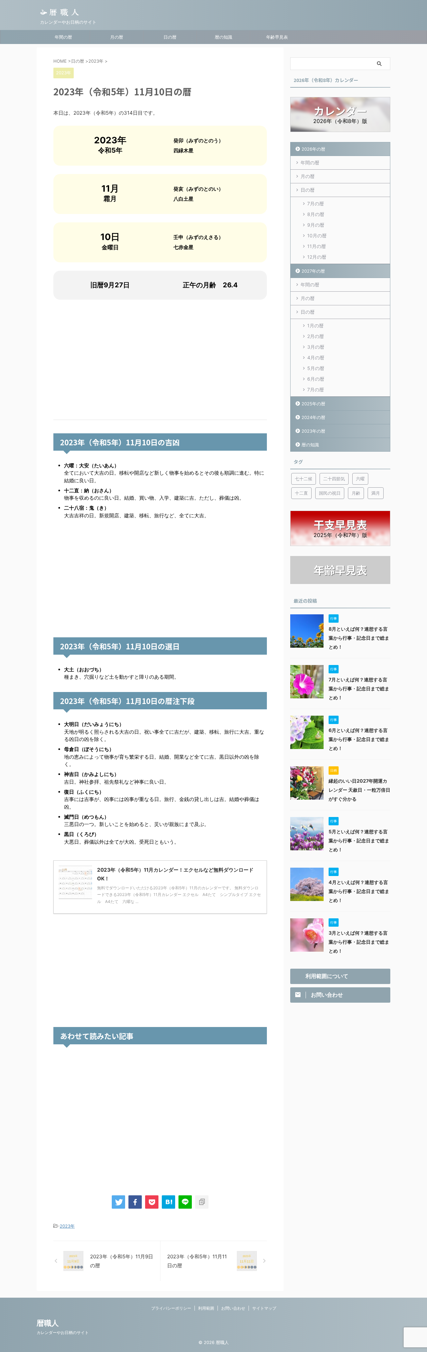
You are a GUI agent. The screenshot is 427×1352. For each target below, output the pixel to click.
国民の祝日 (330, 493)
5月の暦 (315, 368)
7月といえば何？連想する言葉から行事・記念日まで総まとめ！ (359, 688)
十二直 (301, 493)
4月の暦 (315, 357)
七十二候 (303, 478)
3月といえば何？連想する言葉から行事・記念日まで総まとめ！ (359, 942)
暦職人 (48, 1323)
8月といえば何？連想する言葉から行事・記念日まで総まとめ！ (359, 638)
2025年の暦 (313, 403)
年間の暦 (63, 37)
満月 (375, 493)
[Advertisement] (160, 359)
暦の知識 (223, 37)
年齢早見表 (277, 37)
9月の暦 (315, 225)
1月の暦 (315, 325)
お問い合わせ (233, 1308)
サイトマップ (264, 1308)
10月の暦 (317, 235)
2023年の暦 (313, 431)
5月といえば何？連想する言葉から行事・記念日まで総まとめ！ (359, 840)
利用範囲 (206, 1308)
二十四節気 (334, 478)
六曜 (360, 478)
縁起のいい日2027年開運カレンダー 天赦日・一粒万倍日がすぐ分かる (359, 790)
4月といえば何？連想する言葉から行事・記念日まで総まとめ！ (359, 891)
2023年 (67, 1226)
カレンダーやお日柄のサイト (63, 1332)
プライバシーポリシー (171, 1308)
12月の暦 (316, 257)
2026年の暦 (313, 149)
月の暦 (116, 37)
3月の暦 (315, 347)
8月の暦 (315, 214)
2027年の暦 (313, 271)
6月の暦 (315, 379)
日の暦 (169, 37)
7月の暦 (315, 203)
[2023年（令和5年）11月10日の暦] (168, 1202)
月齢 (356, 493)
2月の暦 (315, 336)
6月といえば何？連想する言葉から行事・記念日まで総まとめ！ (359, 739)
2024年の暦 (313, 417)
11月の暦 (316, 246)
